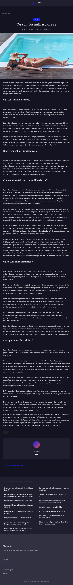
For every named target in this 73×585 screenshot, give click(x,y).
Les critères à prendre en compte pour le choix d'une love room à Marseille (52, 502)
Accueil (4, 13)
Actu (9, 13)
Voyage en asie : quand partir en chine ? (17, 518)
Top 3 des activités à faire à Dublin (50, 507)
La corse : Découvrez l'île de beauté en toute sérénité (18, 506)
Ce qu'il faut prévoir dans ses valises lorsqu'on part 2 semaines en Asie (16, 523)
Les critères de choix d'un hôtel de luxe (52, 511)
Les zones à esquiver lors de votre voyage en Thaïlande (54, 489)
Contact (5, 573)
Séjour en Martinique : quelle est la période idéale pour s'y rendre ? (53, 523)
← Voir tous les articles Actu (13, 465)
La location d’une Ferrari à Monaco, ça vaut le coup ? (18, 512)
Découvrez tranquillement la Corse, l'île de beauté (18, 489)
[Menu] (39, 3)
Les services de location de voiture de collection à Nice (51, 517)
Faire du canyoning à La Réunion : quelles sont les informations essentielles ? (18, 529)
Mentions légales (8, 570)
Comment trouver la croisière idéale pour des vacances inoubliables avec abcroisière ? (19, 495)
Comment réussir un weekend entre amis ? (18, 501)
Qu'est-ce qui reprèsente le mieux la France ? (53, 495)
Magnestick (8, 546)
